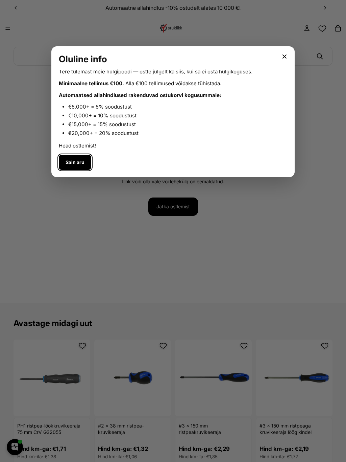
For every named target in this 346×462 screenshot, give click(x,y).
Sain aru (75, 162)
